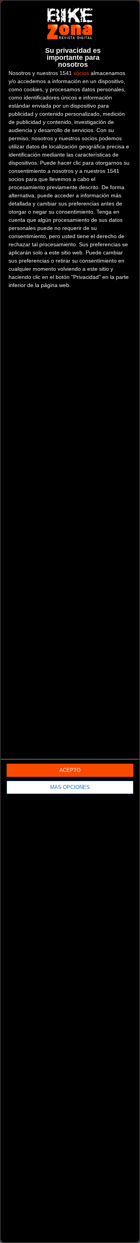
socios (81, 73)
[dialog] (70, 621)
